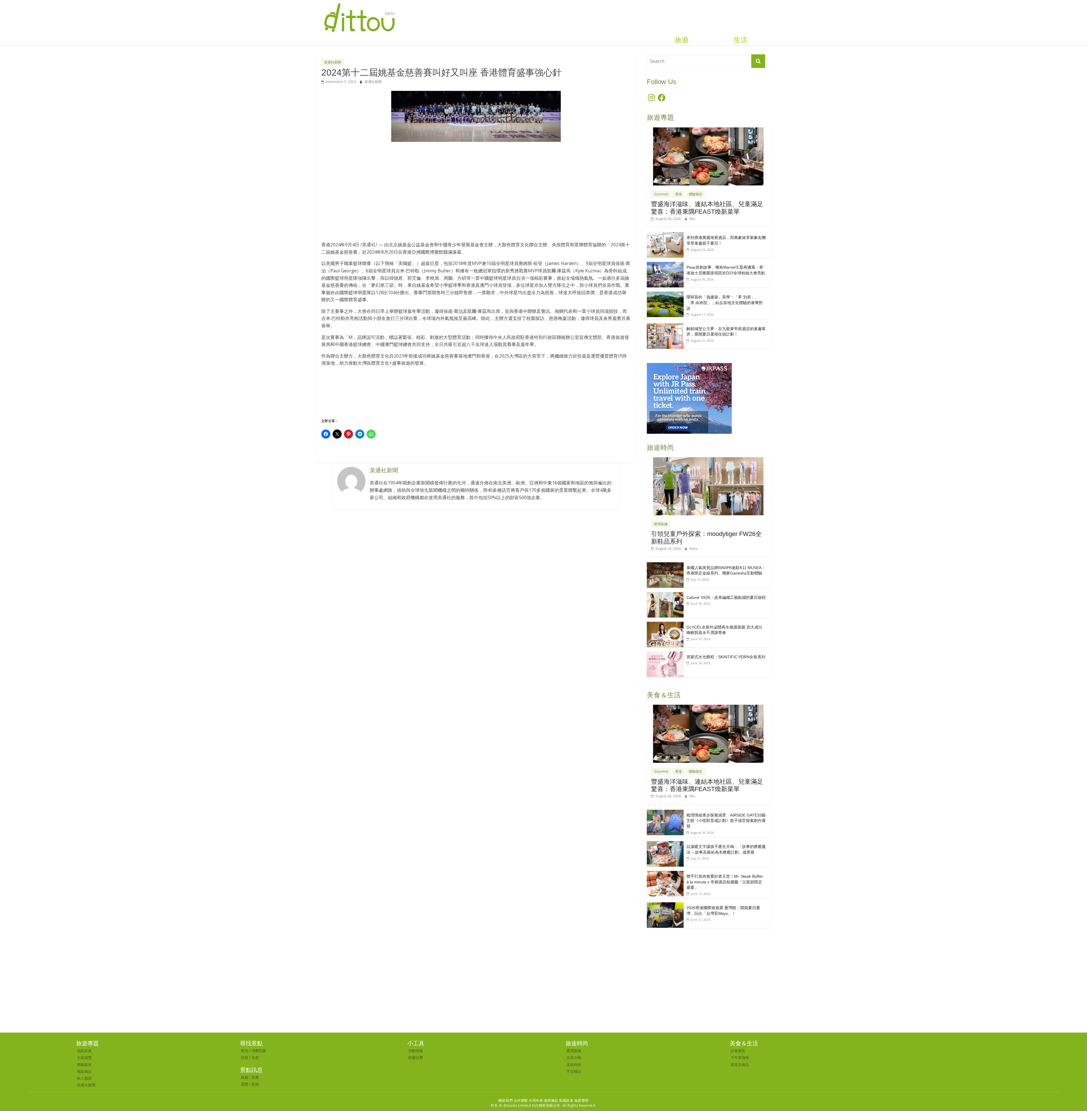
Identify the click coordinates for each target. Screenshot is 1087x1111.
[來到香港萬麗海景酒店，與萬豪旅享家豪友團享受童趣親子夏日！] (665, 235)
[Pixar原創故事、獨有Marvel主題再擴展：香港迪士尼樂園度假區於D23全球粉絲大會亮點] (665, 265)
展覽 (244, 1084)
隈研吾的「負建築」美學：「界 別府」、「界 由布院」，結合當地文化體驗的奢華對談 (724, 302)
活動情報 (415, 1050)
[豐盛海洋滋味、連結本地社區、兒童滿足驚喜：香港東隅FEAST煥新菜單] (708, 130)
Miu (692, 218)
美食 (255, 1057)
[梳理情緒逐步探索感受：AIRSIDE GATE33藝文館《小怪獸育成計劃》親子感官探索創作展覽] (665, 812)
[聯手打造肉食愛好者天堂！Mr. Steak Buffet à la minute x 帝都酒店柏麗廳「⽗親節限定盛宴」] (665, 874)
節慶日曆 (415, 1057)
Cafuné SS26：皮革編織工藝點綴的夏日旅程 (726, 597)
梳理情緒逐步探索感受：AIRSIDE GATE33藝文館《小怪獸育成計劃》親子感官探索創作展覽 (726, 820)
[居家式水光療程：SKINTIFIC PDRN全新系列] (665, 654)
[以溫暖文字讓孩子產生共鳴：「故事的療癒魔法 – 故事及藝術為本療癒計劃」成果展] (665, 844)
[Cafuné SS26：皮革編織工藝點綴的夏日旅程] (665, 595)
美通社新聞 (332, 62)
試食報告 (738, 1050)
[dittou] (359, 3)
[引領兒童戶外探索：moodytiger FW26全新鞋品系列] (708, 460)
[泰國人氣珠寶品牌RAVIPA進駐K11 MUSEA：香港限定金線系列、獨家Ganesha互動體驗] (665, 565)
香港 (678, 194)
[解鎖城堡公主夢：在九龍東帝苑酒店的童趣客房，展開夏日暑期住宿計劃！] (665, 326)
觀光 (244, 1050)
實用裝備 (660, 524)
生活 (740, 40)
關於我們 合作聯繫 (513, 1100)
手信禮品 (573, 1071)
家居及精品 (740, 1064)
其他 (255, 1084)
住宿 (244, 1057)
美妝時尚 (573, 1064)
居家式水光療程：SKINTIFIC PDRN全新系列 (725, 657)
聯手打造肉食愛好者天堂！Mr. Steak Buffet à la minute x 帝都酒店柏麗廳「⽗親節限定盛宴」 (724, 882)
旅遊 (681, 40)
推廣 (255, 1077)
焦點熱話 (84, 1071)
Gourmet (661, 194)
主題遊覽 (84, 1057)
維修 (244, 1077)
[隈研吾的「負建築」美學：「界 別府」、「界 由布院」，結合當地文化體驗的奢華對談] (665, 294)
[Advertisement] (476, 188)
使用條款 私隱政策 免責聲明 (566, 1100)
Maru (694, 548)
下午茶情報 (740, 1057)
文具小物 (573, 1057)
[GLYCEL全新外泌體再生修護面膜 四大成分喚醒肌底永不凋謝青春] (665, 624)
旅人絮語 (84, 1078)
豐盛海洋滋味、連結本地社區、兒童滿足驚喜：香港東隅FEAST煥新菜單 (707, 207)
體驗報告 (695, 194)
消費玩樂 (258, 1050)
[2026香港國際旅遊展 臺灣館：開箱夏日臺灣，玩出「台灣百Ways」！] (665, 905)
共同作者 (536, 1100)
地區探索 (84, 1050)
